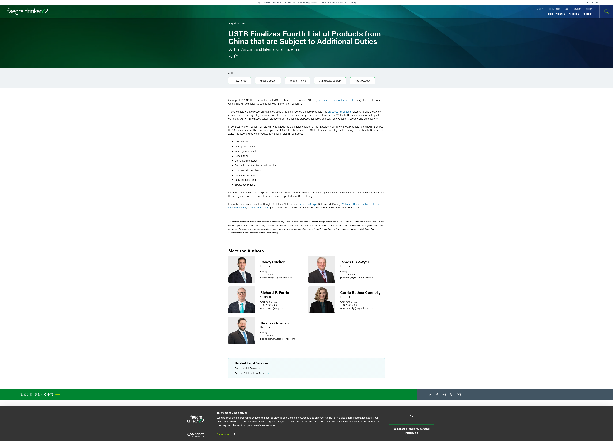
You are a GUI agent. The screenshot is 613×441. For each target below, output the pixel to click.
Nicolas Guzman (362, 80)
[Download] (230, 56)
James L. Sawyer (268, 80)
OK (411, 416)
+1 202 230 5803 (268, 304)
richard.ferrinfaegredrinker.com (276, 308)
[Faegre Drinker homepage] (27, 11)
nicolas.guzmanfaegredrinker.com (277, 338)
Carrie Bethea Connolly (330, 80)
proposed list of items (339, 111)
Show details (224, 434)
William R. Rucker (351, 204)
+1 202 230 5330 (348, 304)
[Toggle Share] (236, 56)
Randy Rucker (240, 80)
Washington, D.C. (268, 301)
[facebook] (592, 2)
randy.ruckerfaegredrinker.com (276, 277)
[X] (602, 2)
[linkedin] (587, 2)
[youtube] (607, 2)
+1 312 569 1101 (267, 335)
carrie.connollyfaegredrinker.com (357, 308)
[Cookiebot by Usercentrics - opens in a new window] (196, 434)
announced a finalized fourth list (335, 100)
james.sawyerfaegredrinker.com (356, 277)
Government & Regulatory (247, 368)
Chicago (264, 271)
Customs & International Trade (249, 373)
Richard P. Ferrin (297, 80)
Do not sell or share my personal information (411, 430)
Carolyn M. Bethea (258, 207)
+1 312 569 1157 (267, 274)
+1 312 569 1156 (348, 274)
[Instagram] (597, 2)
